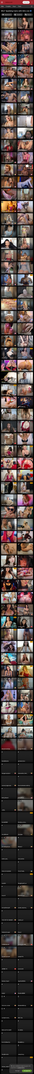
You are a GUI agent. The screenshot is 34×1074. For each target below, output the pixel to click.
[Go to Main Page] (10, 2)
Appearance (8, 14)
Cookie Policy (20, 1067)
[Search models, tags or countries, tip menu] (31, 6)
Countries (19, 14)
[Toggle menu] (2, 2)
